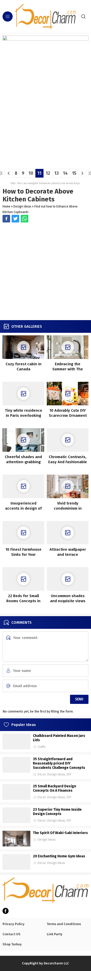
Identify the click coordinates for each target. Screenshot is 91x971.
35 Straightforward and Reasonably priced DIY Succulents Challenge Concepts (59, 763)
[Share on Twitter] (24, 218)
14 (65, 173)
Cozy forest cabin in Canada (23, 366)
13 (56, 173)
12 (48, 173)
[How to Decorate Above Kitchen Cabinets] (45, 163)
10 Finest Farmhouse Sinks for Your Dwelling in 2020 (23, 554)
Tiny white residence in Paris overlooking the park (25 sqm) (23, 415)
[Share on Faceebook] (15, 218)
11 (39, 173)
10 (31, 173)
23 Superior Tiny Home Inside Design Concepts (57, 811)
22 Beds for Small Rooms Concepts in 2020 (23, 601)
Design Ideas (22, 206)
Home (6, 206)
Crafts (42, 747)
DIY (69, 774)
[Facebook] (6, 911)
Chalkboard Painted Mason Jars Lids (59, 738)
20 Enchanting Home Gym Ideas (59, 856)
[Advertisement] (45, 272)
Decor (42, 774)
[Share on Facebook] (6, 218)
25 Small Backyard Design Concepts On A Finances (54, 788)
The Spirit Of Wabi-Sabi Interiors (60, 833)
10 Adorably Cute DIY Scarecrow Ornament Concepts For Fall (68, 415)
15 (74, 173)
